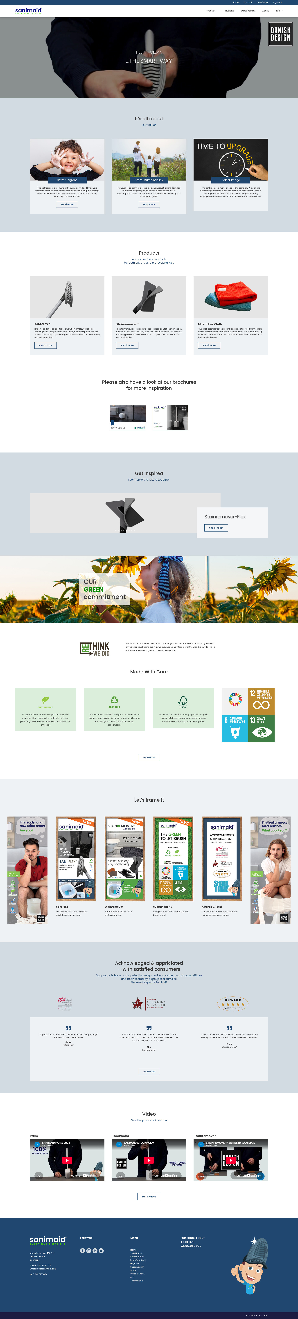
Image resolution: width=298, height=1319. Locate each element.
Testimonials (136, 1280)
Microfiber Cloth (138, 1260)
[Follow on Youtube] (101, 1250)
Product (211, 11)
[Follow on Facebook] (82, 1250)
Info (278, 11)
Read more (67, 204)
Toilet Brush (136, 1253)
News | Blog (262, 2)
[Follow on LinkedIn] (95, 1250)
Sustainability (248, 11)
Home (236, 2)
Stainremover (137, 1256)
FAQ (132, 1277)
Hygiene (229, 11)
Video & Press (137, 1273)
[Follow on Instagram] (88, 1250)
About (265, 11)
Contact (248, 2)
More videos (149, 1196)
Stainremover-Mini (225, 519)
